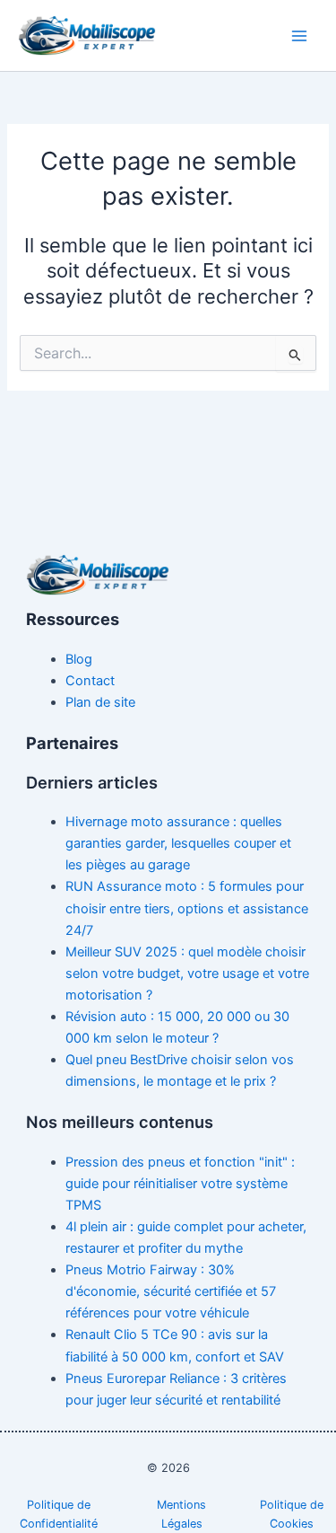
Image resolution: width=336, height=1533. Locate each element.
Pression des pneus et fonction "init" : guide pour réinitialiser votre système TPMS (180, 1183)
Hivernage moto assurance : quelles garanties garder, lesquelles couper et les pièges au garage (178, 843)
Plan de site (100, 702)
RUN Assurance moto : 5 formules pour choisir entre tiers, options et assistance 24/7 (186, 908)
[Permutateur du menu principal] (299, 36)
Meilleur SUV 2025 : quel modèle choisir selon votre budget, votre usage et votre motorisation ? (187, 973)
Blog (78, 659)
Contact (90, 681)
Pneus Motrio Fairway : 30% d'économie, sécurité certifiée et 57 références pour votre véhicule (170, 1291)
